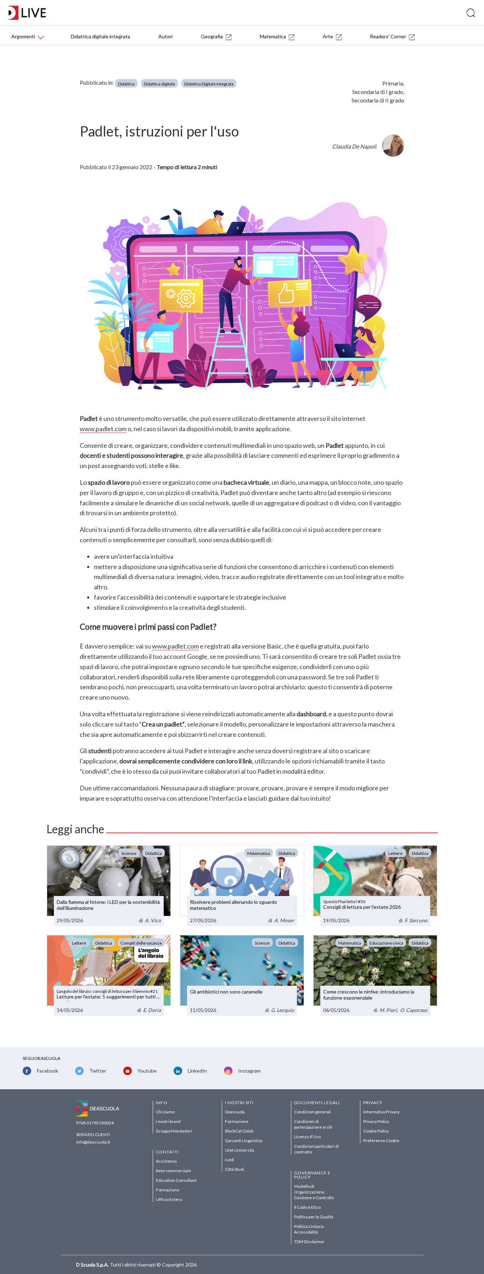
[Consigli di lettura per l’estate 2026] (375, 885)
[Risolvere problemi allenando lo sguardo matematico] (242, 885)
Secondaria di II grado (377, 100)
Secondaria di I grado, (378, 91)
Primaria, (393, 83)
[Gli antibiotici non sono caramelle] (242, 975)
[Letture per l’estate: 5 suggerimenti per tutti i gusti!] (108, 975)
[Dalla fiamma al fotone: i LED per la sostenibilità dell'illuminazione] (108, 885)
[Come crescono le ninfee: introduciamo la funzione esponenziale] (375, 975)
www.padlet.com (103, 429)
